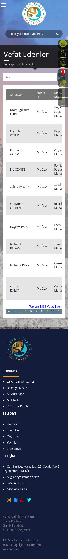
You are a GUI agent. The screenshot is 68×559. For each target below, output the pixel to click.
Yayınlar (12, 443)
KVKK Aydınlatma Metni (19, 517)
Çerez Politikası (13, 521)
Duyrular (13, 436)
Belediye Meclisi (17, 388)
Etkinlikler (13, 430)
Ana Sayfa (10, 64)
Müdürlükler (15, 394)
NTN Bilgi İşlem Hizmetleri (22, 547)
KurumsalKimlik (17, 406)
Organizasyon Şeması (21, 382)
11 (58, 311)
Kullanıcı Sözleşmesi (16, 530)
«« (9, 311)
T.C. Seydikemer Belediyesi (20, 540)
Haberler (13, 424)
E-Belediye (14, 449)
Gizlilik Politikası (13, 525)
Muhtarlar (14, 400)
